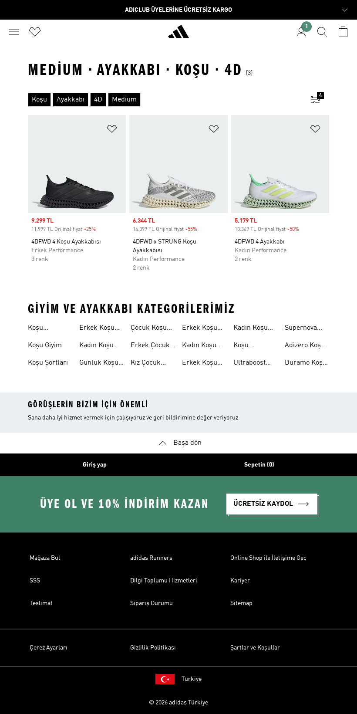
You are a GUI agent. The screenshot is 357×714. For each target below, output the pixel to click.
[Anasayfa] (178, 35)
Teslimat (41, 603)
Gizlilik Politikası (153, 648)
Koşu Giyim (45, 345)
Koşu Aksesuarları (253, 346)
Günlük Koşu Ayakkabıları (98, 363)
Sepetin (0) (259, 465)
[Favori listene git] (34, 31)
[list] (164, 100)
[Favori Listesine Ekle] (112, 130)
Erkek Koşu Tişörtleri (199, 329)
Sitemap (241, 603)
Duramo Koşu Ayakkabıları (306, 363)
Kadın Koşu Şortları (250, 329)
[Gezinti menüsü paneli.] (13, 31)
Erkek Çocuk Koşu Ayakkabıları (150, 346)
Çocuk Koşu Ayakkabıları (150, 329)
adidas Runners (151, 558)
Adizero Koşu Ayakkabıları (305, 346)
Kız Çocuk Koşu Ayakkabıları (150, 363)
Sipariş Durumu (151, 603)
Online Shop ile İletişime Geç (268, 558)
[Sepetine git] (343, 31)
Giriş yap (95, 465)
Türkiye (192, 679)
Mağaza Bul (45, 558)
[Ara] (322, 31)
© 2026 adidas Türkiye (178, 703)
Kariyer (240, 581)
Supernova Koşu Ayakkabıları (304, 329)
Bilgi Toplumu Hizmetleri (163, 581)
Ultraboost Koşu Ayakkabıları (252, 363)
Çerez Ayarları (48, 648)
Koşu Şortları (48, 362)
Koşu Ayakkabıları (47, 329)
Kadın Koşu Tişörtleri (199, 346)
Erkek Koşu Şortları (199, 363)
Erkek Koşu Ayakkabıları (98, 329)
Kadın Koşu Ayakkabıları (98, 346)
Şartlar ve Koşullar (255, 648)
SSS (35, 581)
